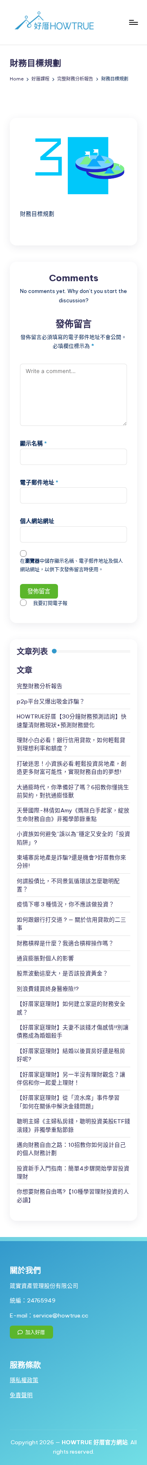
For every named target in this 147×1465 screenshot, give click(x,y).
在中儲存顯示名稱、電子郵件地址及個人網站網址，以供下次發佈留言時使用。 (71, 565)
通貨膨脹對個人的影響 (45, 958)
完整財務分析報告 (39, 686)
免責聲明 (21, 1395)
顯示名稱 (33, 443)
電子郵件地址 (39, 482)
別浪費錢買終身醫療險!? (48, 988)
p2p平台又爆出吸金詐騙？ (51, 701)
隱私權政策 (24, 1380)
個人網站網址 (37, 521)
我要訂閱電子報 (50, 603)
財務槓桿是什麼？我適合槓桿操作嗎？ (65, 943)
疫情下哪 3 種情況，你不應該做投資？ (65, 904)
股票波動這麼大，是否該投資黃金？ (62, 973)
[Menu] (133, 22)
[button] (31, 1332)
